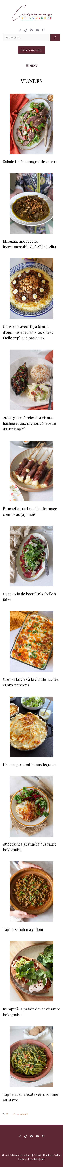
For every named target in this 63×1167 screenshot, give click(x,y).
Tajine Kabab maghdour (23, 929)
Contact (37, 1155)
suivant (22, 1114)
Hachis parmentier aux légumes (30, 764)
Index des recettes (31, 50)
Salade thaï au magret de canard (30, 161)
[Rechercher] (55, 37)
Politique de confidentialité (31, 1159)
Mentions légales (51, 1155)
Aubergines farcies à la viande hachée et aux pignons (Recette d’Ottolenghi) (29, 423)
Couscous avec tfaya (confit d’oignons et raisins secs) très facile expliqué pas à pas (28, 332)
